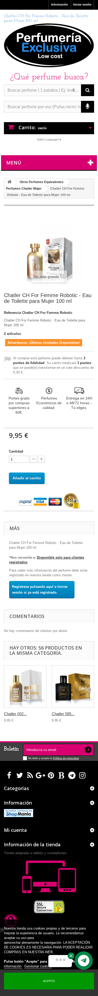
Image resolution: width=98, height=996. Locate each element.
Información (59, 4)
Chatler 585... (63, 714)
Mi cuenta (15, 830)
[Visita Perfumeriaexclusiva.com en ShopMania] (18, 813)
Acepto (49, 981)
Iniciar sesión (82, 4)
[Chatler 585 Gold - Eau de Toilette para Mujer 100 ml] (73, 686)
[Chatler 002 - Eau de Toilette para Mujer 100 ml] (25, 686)
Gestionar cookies (38, 966)
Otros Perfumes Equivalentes (42, 182)
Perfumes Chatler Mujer (24, 188)
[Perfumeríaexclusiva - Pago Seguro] (49, 501)
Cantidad (16, 451)
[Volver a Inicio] (9, 182)
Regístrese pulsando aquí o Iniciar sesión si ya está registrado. (40, 589)
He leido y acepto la (40, 758)
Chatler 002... (15, 714)
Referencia (12, 313)
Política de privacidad (66, 758)
